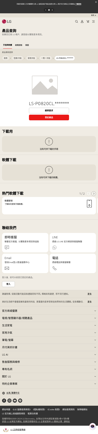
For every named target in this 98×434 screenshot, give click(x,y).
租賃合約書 (33, 413)
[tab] (7, 45)
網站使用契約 (68, 409)
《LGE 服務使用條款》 (21, 409)
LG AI (5, 354)
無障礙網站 (82, 409)
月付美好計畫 (9, 347)
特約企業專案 (9, 383)
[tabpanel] (49, 134)
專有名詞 (7, 369)
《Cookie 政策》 (54, 409)
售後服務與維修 (11, 361)
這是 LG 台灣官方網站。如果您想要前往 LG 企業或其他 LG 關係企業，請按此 (36, 421)
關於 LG (6, 376)
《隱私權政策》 (39, 409)
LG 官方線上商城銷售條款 (13, 413)
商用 (92, 15)
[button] (76, 21)
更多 (90, 294)
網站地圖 (6, 409)
